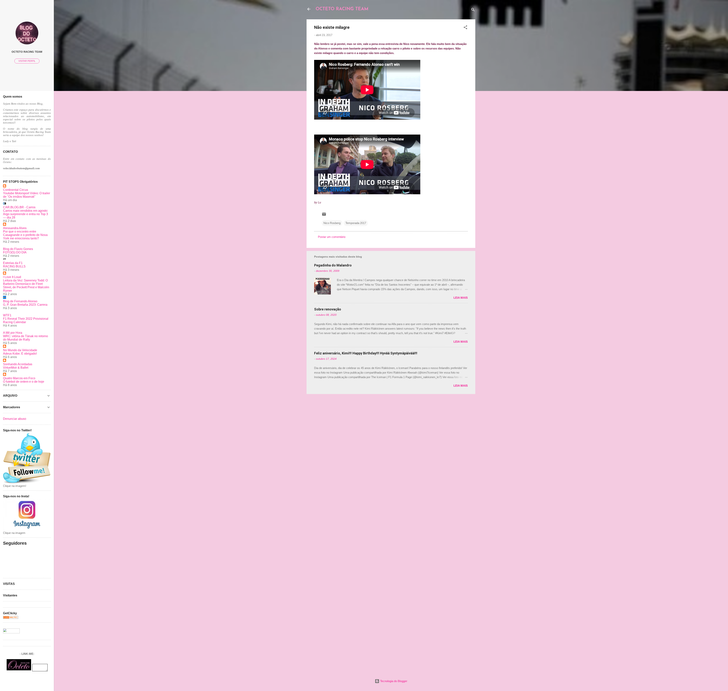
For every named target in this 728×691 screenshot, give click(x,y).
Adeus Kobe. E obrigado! (20, 353)
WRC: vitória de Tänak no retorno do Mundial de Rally (25, 338)
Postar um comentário (331, 236)
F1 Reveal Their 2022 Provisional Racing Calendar (25, 320)
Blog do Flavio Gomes (18, 249)
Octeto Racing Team (27, 51)
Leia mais (460, 297)
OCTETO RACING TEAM (342, 9)
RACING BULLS (14, 266)
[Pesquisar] (473, 10)
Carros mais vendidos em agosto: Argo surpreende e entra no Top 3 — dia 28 (25, 214)
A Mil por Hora (12, 332)
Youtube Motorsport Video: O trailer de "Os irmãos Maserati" (26, 195)
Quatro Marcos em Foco (19, 378)
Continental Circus (15, 189)
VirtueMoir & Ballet (15, 367)
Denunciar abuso (14, 418)
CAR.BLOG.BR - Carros (19, 207)
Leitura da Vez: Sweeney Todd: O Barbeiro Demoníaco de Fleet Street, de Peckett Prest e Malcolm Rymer (26, 285)
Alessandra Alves (15, 228)
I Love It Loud (12, 277)
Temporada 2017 (355, 223)
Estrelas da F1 (13, 263)
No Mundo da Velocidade (20, 350)
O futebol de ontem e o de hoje (23, 381)
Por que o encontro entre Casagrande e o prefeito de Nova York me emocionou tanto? (25, 235)
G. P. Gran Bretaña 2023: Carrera (25, 304)
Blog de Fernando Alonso (20, 301)
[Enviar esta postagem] (324, 215)
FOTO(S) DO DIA (15, 252)
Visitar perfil (26, 61)
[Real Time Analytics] (10, 617)
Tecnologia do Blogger (393, 681)
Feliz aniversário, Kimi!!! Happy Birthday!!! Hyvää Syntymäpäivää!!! (365, 353)
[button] (465, 28)
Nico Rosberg (331, 223)
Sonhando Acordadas (17, 364)
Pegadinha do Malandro (333, 265)
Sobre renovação (327, 309)
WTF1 (7, 315)
